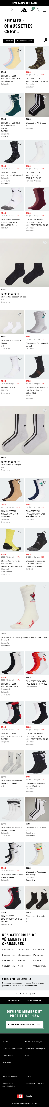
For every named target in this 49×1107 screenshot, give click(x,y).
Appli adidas (7, 1056)
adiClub (5, 1041)
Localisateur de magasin (35, 1049)
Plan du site (7, 1063)
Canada (28, 1096)
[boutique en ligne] (24, 11)
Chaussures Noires (8, 955)
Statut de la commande (12, 1049)
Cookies (28, 1077)
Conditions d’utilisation (35, 1084)
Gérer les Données (10, 1077)
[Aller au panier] (44, 10)
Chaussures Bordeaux (8, 966)
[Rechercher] (38, 10)
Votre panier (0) (34, 1000)
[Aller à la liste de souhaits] (11, 10)
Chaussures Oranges (39, 950)
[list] (20, 41)
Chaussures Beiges (8, 950)
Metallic (21, 960)
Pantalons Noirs (38, 955)
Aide (27, 1056)
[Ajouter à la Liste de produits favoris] (20, 50)
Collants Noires (37, 960)
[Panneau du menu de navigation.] (4, 10)
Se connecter (14, 1000)
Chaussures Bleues (8, 960)
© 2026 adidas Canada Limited (24, 1103)
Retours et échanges (33, 1041)
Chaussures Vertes (23, 950)
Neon (20, 966)
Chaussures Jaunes (39, 966)
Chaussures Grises (23, 955)
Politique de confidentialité (8, 1085)
